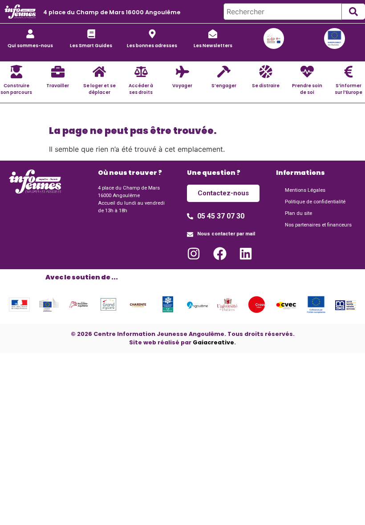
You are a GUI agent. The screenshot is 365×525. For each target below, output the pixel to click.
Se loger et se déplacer (99, 89)
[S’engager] (224, 71)
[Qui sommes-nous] (30, 33)
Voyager (182, 85)
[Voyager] (182, 71)
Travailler (57, 85)
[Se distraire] (265, 71)
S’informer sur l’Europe (348, 89)
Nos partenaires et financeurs (318, 225)
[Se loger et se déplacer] (99, 71)
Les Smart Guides (91, 45)
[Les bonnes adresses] (152, 33)
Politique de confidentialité (315, 202)
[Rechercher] (282, 11)
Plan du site (298, 213)
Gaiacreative (213, 342)
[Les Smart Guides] (91, 33)
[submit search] (353, 12)
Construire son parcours (16, 89)
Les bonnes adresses (152, 45)
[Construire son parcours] (16, 71)
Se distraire (266, 85)
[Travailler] (58, 71)
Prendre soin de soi (307, 89)
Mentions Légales (305, 190)
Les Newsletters (213, 45)
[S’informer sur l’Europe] (348, 71)
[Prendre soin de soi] (307, 71)
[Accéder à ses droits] (141, 71)
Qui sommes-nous (30, 45)
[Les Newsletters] (212, 33)
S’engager (223, 85)
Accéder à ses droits (141, 89)
